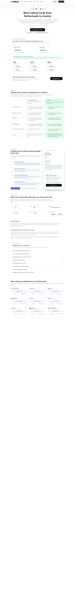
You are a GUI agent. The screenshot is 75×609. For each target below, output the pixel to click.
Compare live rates (29, 32)
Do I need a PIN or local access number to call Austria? (23, 272)
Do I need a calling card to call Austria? (20, 269)
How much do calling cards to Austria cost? (21, 253)
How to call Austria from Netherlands (41, 32)
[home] (15, 2)
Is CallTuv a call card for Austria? (19, 260)
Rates (16, 293)
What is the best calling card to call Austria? (21, 250)
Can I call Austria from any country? (19, 263)
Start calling (53, 185)
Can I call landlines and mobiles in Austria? (21, 266)
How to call (24, 293)
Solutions (41, 1)
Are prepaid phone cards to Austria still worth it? (22, 257)
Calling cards (19, 291)
